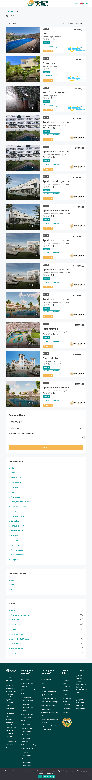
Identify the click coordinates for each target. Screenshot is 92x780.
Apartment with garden (56, 181)
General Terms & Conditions (67, 683)
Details (46, 42)
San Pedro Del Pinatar (20, 639)
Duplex (13, 511)
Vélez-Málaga (17, 648)
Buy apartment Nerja (30, 690)
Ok (40, 777)
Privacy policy (49, 777)
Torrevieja (15, 620)
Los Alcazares (17, 634)
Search (46, 447)
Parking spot (16, 545)
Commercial (16, 540)
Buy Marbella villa (50, 691)
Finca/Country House (54, 92)
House (23, 721)
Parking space (17, 550)
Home (10, 11)
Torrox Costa (16, 624)
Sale (12, 580)
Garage (14, 535)
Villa (45, 33)
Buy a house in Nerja (30, 745)
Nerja (13, 610)
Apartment (15, 473)
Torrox (13, 653)
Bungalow (15, 521)
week (13, 585)
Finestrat (15, 629)
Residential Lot (17, 531)
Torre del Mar (16, 644)
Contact (49, 51)
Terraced (15, 487)
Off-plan (14, 559)
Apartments (16, 477)
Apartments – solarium (56, 122)
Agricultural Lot (17, 526)
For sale (45, 29)
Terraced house (17, 516)
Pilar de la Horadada (20, 615)
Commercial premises (20, 506)
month (14, 590)
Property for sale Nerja (50, 702)
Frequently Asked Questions (67, 701)
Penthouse (15, 497)
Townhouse (49, 63)
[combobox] (77, 23)
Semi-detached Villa (20, 555)
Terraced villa (50, 328)
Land (13, 492)
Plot (43, 683)
